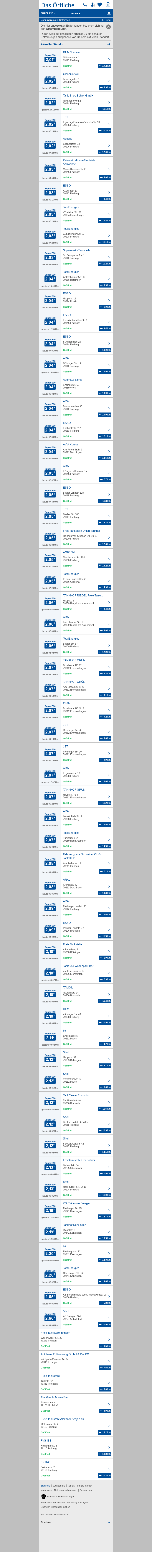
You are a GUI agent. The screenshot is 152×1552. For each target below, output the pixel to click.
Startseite (45, 1485)
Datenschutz (86, 1490)
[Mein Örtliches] (93, 4)
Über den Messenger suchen (55, 1507)
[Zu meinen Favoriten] (100, 4)
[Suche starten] (85, 4)
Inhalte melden (84, 1485)
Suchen (46, 1522)
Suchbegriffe (58, 1485)
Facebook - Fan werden (53, 1502)
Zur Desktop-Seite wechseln (55, 1514)
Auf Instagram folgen (77, 1502)
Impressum (46, 1490)
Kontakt (71, 1485)
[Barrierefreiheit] (108, 4)
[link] (108, 27)
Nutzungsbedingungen (65, 1490)
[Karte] (108, 13)
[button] (58, 1496)
